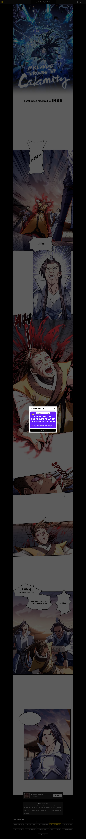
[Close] (55, 409)
